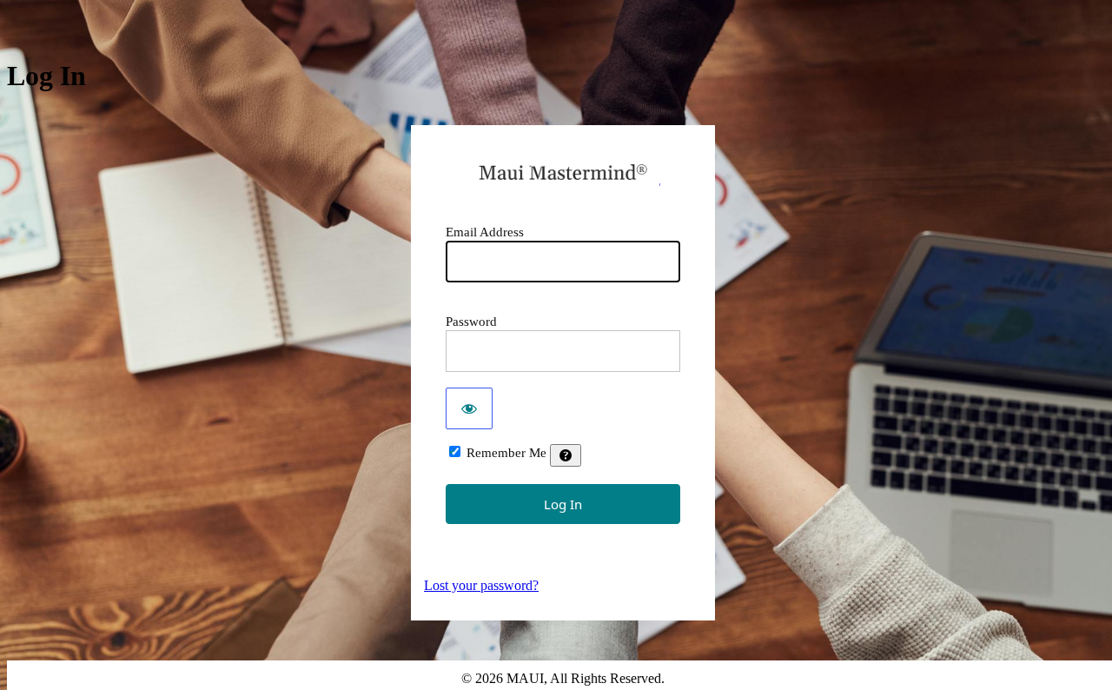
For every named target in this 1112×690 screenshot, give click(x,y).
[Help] (565, 455)
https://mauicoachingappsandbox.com (563, 172)
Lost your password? (481, 585)
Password (471, 321)
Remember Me (506, 453)
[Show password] (469, 408)
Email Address (485, 232)
